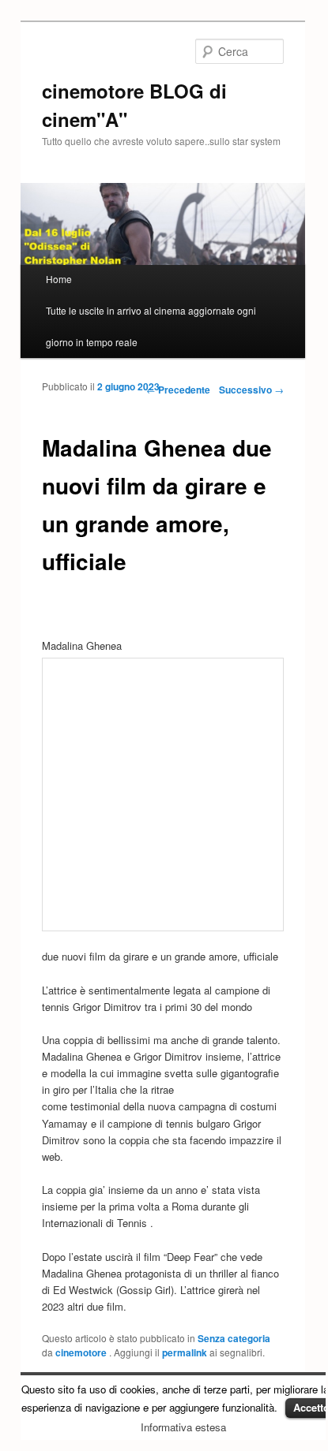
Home (59, 278)
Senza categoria (234, 1338)
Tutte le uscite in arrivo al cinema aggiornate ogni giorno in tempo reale (151, 326)
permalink (184, 1352)
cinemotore (82, 1352)
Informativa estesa (183, 1426)
